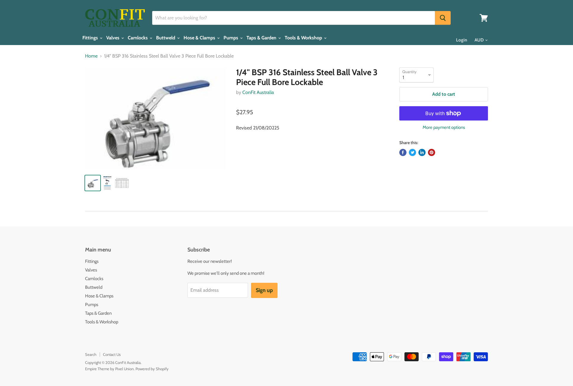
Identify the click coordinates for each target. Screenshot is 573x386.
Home (91, 56)
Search (90, 354)
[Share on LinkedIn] (422, 152)
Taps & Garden (262, 38)
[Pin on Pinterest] (431, 152)
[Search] (443, 18)
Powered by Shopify (152, 368)
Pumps (231, 38)
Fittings (90, 38)
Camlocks (138, 38)
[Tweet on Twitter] (412, 152)
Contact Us (112, 354)
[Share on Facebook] (402, 152)
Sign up (264, 290)
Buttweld (166, 38)
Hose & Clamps (200, 38)
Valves (113, 38)
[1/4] (155, 118)
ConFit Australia (258, 92)
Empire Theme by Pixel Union (109, 368)
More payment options (444, 127)
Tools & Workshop (304, 38)
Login (461, 40)
